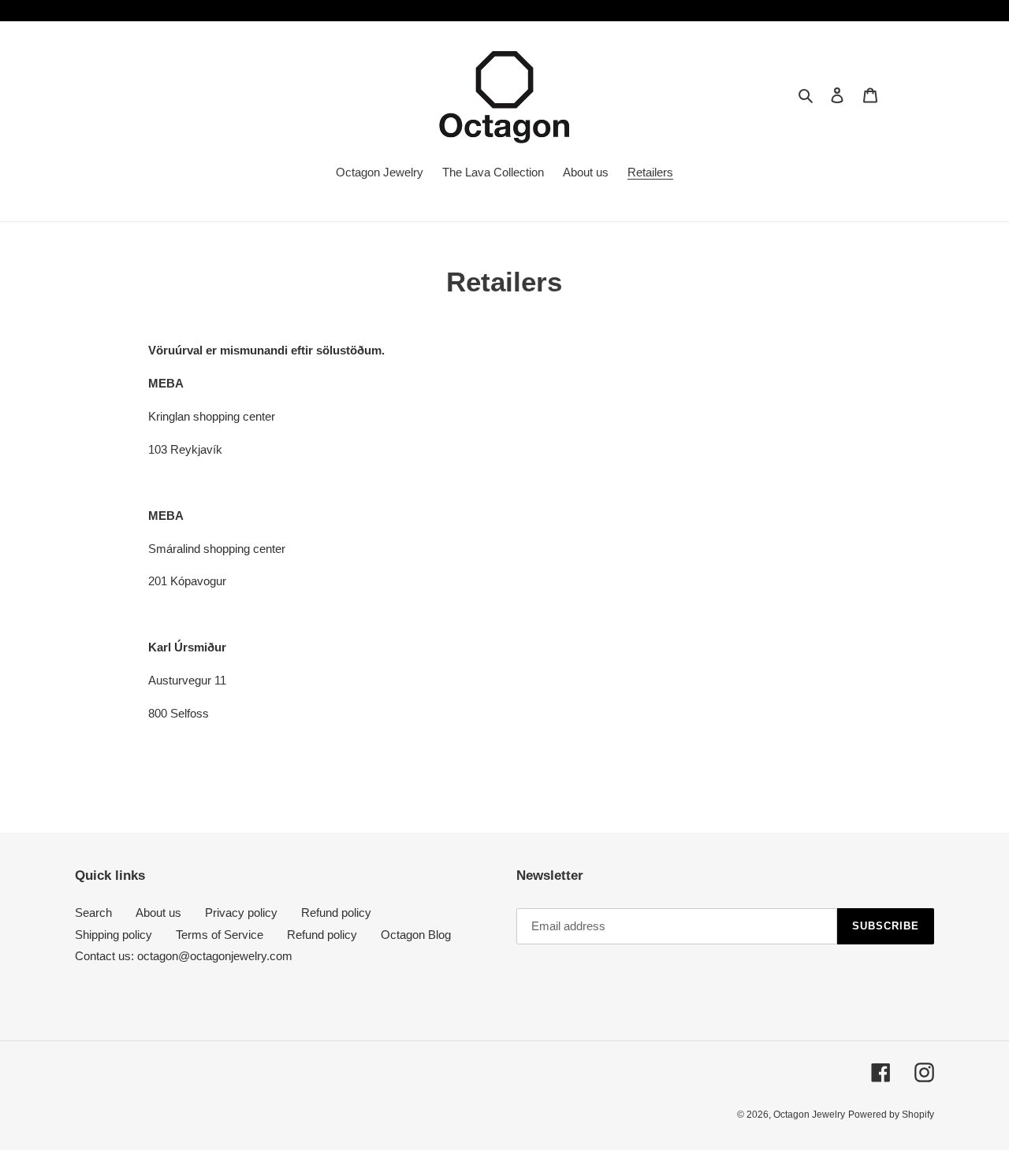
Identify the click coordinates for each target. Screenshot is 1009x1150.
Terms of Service (219, 934)
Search (93, 912)
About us (158, 912)
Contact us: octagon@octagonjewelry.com (183, 956)
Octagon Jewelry (809, 1114)
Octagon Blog (416, 934)
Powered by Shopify (891, 1114)
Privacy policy (241, 912)
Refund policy (336, 912)
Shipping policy (113, 934)
